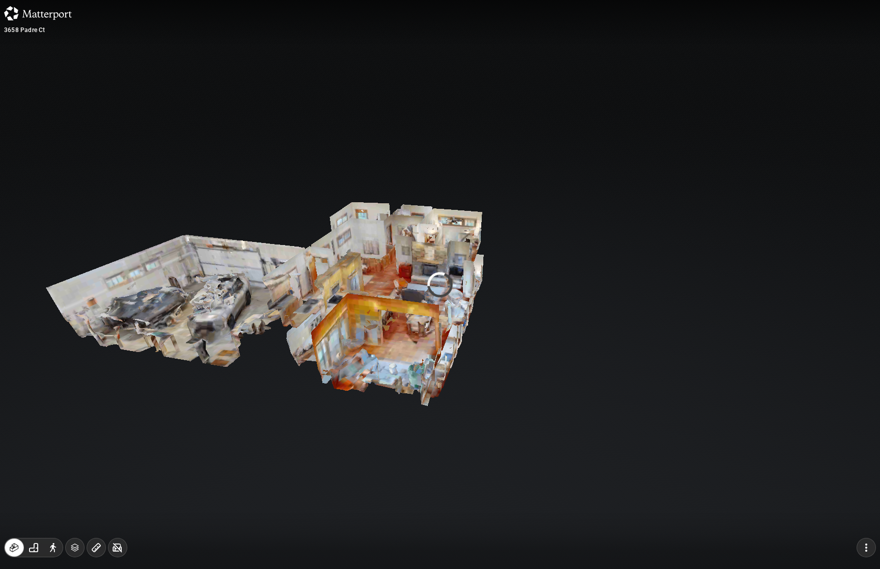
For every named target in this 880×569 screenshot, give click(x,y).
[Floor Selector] (75, 547)
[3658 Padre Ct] (440, 284)
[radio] (14, 547)
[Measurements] (96, 547)
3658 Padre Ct (24, 30)
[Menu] (866, 547)
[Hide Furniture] (117, 547)
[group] (33, 547)
